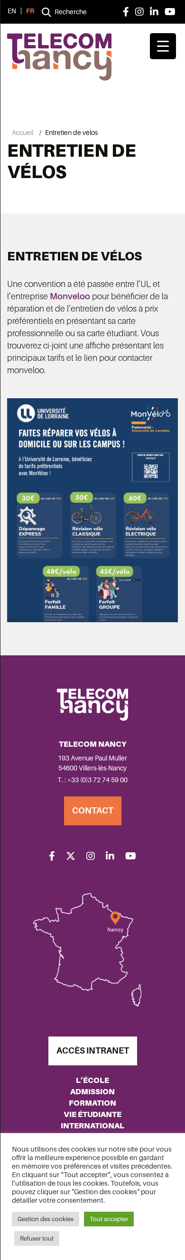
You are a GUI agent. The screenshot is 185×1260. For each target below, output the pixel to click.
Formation (92, 1103)
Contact (92, 810)
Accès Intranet (92, 1050)
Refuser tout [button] (37, 1238)
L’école (92, 1080)
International (92, 1125)
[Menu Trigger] (163, 46)
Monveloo (70, 296)
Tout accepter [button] (109, 1219)
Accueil (22, 132)
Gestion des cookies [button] (46, 1219)
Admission (92, 1091)
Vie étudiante (92, 1114)
